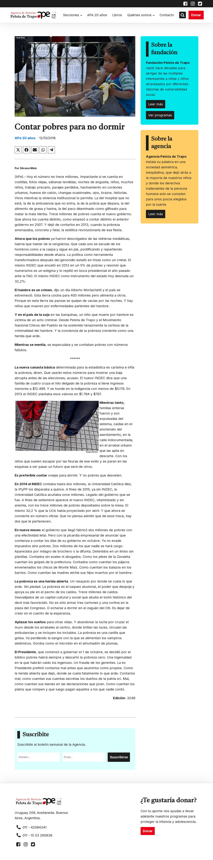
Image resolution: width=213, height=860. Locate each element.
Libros (117, 15)
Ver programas (160, 115)
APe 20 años (97, 15)
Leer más (155, 104)
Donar (196, 15)
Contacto (167, 15)
